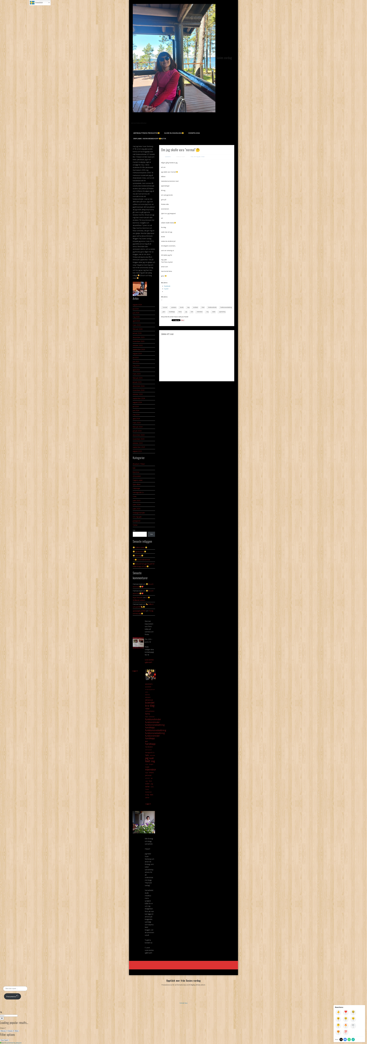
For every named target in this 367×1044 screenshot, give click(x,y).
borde (182, 307)
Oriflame (151, 772)
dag (188, 307)
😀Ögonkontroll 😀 (139, 551)
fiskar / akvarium (149, 717)
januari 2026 (137, 333)
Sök (134, 530)
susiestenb (168, 156)
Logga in (135, 671)
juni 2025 (136, 362)
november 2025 (138, 341)
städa (213, 312)
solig (151, 784)
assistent (148, 687)
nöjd (146, 772)
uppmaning (222, 312)
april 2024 (136, 418)
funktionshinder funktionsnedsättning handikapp (155, 725)
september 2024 (139, 398)
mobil (146, 764)
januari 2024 (137, 431)
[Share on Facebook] (345, 1039)
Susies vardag (224, 57)
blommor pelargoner (148, 696)
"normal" (165, 307)
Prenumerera (11, 997)
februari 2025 (137, 378)
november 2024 (138, 390)
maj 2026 (136, 317)
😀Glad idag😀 (138, 555)
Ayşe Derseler (138, 597)
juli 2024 (136, 406)
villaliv (151, 795)
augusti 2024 (137, 402)
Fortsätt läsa (183, 1003)
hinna (180, 312)
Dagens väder (138, 480)
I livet (191, 156)
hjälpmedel (152, 755)
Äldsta (16, 1031)
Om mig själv (197, 156)
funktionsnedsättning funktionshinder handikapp (155, 736)
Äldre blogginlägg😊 (174, 133)
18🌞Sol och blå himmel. (141, 560)
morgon (151, 764)
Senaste (10, 1031)
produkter (147, 778)
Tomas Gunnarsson (148, 791)
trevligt (147, 795)
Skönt (150, 781)
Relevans (3, 1031)
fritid (203, 307)
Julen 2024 (136, 504)
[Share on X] (341, 1039)
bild (134, 468)
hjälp (147, 755)
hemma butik (148, 749)
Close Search (4, 1040)
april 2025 (136, 370)
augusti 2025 (137, 353)
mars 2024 (137, 423)
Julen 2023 (136, 500)
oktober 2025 (138, 345)
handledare (149, 747)
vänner (147, 797)
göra (164, 312)
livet (192, 312)
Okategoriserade (139, 513)
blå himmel (149, 700)
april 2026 (136, 321)
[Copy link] (353, 1039)
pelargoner (136, 521)
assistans (173, 307)
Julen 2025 (136, 509)
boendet (149, 702)
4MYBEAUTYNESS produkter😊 (146, 133)
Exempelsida (194, 133)
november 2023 (138, 439)
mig (207, 312)
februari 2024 (137, 427)
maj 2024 (136, 414)
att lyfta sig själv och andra (150, 691)
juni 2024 (136, 410)
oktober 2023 (138, 443)
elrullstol (195, 307)
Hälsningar (136, 488)
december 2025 (139, 337)
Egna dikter (137, 484)
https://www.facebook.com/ (140, 964)
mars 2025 (137, 374)
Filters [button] (5, 1028)
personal (148, 775)
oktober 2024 (138, 394)
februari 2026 (137, 329)
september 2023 (139, 447)
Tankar (203, 156)
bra (147, 705)
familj (147, 713)
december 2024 (139, 386)
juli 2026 (136, 309)
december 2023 (139, 435)
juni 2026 (136, 313)
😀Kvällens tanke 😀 (140, 547)
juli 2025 (136, 357)
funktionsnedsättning (226, 307)
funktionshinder (212, 307)
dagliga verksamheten (149, 709)
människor (200, 312)
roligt (146, 781)
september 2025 (139, 349)
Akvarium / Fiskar (139, 464)
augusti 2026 (137, 305)
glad (146, 741)
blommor (136, 472)
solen (147, 783)
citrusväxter (137, 476)
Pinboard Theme (206, 972)
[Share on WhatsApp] (349, 1039)
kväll (151, 758)
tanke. (147, 786)
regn (152, 778)
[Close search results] (2, 1018)
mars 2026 (137, 325)
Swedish (39, 2)
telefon (152, 786)
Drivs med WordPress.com (224, 972)
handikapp (172, 312)
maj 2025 (136, 366)
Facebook (228, 123)
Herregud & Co (138, 492)
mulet (147, 767)
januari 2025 (137, 382)
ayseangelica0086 (139, 611)
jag (186, 312)
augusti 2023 (137, 451)
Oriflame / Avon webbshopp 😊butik (149, 138)
